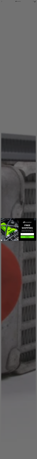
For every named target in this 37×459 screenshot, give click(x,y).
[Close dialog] (35, 219)
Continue (27, 236)
